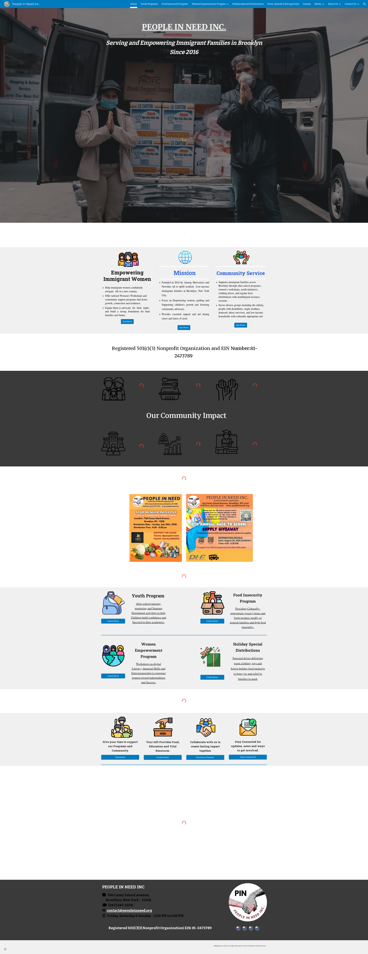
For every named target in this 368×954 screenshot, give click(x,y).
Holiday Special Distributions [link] (248, 4)
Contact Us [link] (350, 4)
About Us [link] (333, 4)
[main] (184, 40)
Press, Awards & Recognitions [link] (283, 4)
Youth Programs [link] (149, 4)
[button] (364, 4)
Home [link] (133, 4)
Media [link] (318, 4)
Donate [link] (307, 4)
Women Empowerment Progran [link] (209, 4)
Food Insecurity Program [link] (175, 4)
